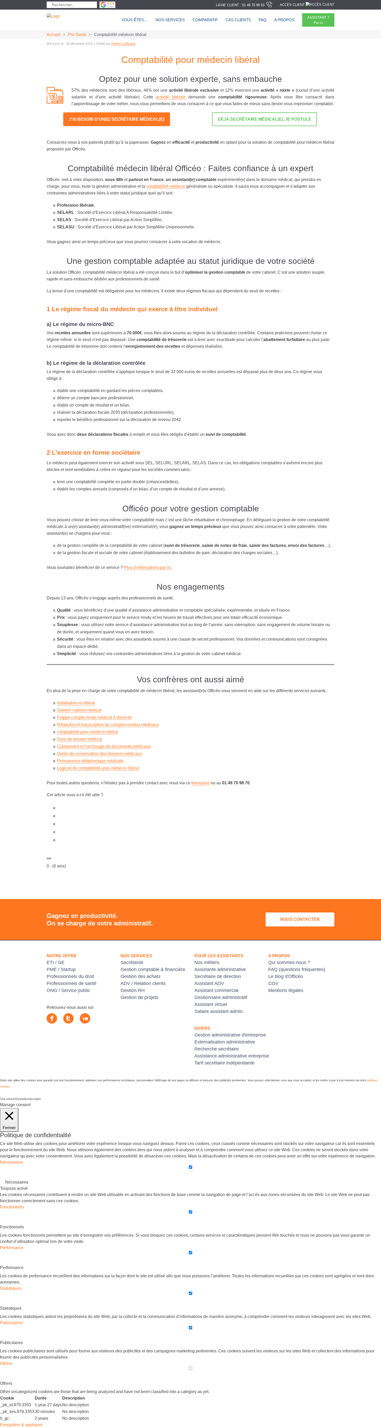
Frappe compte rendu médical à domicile (94, 717)
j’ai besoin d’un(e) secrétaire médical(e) (116, 119)
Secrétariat (132, 962)
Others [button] (6, 1363)
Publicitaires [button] (11, 1323)
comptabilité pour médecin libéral (87, 732)
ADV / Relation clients (143, 983)
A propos (284, 20)
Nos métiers (206, 962)
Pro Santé (77, 34)
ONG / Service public (68, 990)
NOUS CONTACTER (300, 919)
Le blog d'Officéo (285, 976)
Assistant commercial (216, 990)
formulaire (200, 783)
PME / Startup (61, 969)
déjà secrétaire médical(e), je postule (264, 119)
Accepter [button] (35, 1098)
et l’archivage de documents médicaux (115, 746)
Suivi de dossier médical (79, 739)
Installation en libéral (76, 703)
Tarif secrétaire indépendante (224, 1062)
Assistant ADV (209, 983)
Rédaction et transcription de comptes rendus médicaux (108, 724)
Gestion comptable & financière (153, 969)
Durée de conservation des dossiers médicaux (99, 753)
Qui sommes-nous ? (289, 962)
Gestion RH (133, 990)
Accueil (53, 34)
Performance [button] (12, 1247)
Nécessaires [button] (11, 1162)
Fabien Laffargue (123, 44)
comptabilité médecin (165, 186)
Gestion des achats (140, 976)
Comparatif (205, 20)
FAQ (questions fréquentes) (296, 969)
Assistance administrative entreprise (231, 1056)
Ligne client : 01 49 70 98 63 (240, 5)
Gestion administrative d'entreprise (230, 1035)
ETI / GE (56, 962)
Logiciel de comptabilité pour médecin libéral (98, 768)
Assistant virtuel (210, 1004)
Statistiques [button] (11, 1288)
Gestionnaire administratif (220, 997)
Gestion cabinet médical (79, 710)
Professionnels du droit (70, 976)
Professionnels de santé (71, 983)
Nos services (170, 20)
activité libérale (171, 97)
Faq (262, 20)
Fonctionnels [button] (12, 1207)
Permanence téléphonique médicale (90, 761)
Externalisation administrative (224, 1042)
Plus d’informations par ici (147, 567)
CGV (273, 983)
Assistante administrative (220, 969)
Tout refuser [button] (7, 1098)
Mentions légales (285, 990)
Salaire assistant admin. (219, 1011)
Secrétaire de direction (217, 976)
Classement (68, 746)
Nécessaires (16, 1182)
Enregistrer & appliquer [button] (21, 1425)
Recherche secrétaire (216, 1049)
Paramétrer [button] (22, 1098)
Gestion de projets (139, 997)
